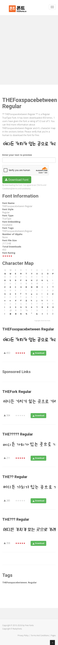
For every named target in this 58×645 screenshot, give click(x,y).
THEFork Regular (16, 391)
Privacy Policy (23, 635)
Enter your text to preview (17, 154)
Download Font (18, 180)
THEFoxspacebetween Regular (28, 329)
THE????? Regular (17, 434)
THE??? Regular (15, 519)
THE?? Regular (14, 477)
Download (39, 353)
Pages (53, 635)
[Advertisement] (29, 46)
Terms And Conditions (40, 635)
